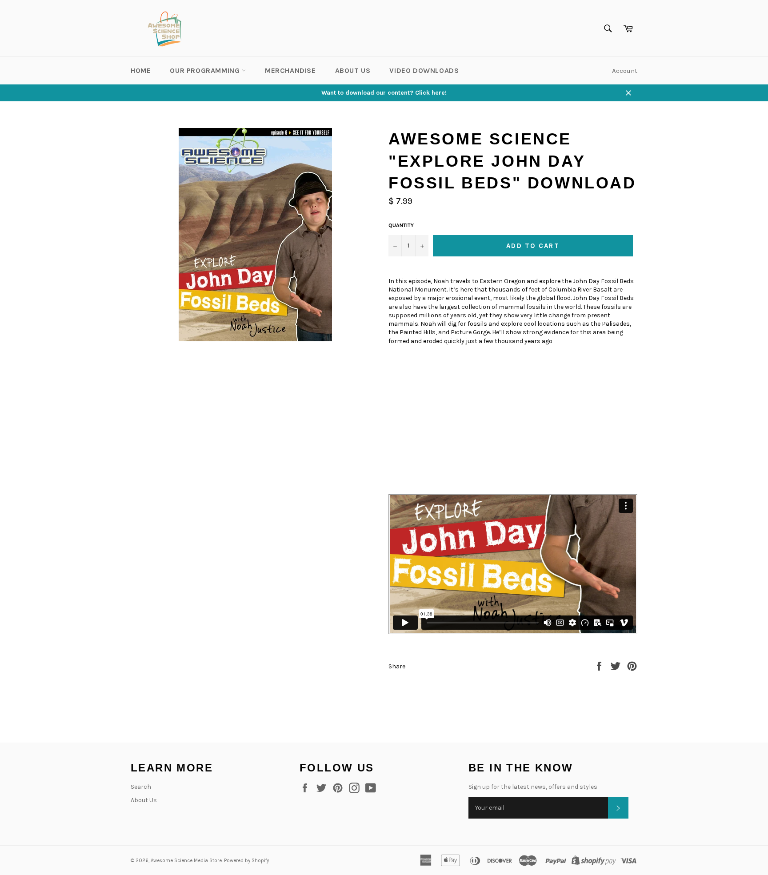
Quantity (401, 225)
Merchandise (290, 70)
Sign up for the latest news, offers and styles (532, 787)
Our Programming (206, 70)
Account (624, 71)
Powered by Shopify (246, 860)
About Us (353, 70)
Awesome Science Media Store (186, 860)
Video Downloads (424, 70)
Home (141, 70)
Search (141, 787)
